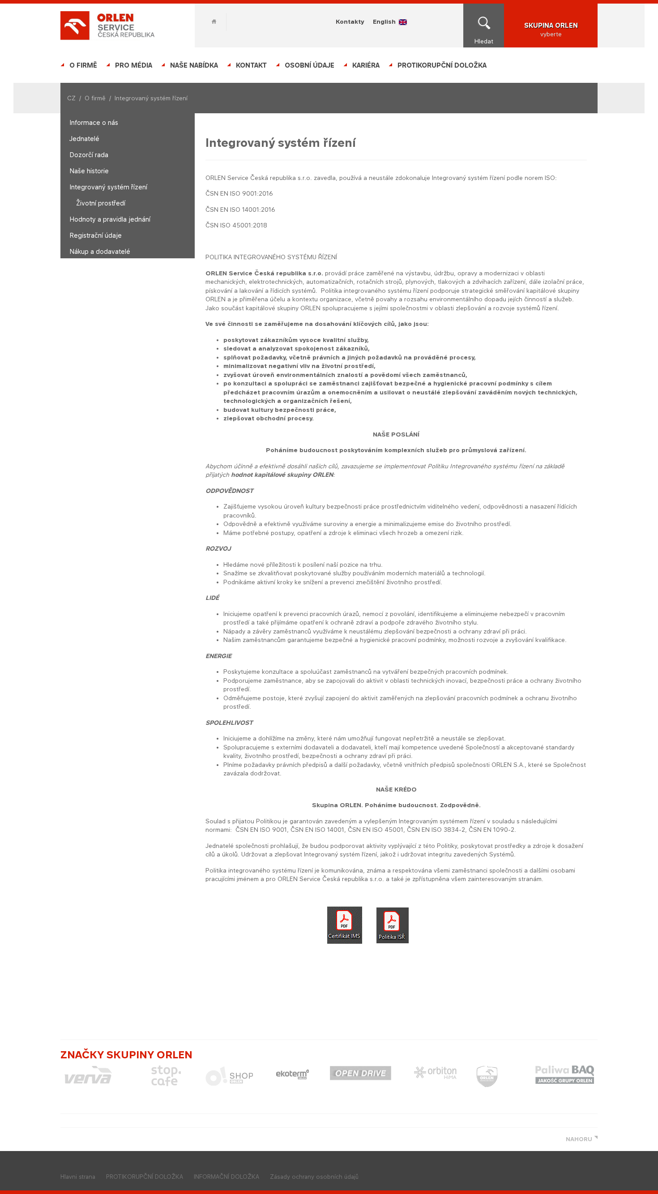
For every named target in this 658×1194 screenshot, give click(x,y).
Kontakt (251, 65)
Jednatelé (84, 138)
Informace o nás (93, 122)
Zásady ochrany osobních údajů (314, 1176)
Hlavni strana (77, 1176)
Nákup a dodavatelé (99, 251)
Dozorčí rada (88, 154)
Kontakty (350, 21)
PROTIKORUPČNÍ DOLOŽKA (442, 65)
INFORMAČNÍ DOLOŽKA (226, 1176)
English (384, 21)
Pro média (133, 65)
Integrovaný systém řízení (108, 187)
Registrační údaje (95, 235)
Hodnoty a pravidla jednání (109, 219)
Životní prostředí (100, 203)
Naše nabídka (194, 65)
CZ (71, 98)
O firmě (83, 65)
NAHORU (579, 1139)
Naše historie (89, 171)
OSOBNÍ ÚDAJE (309, 65)
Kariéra (366, 65)
